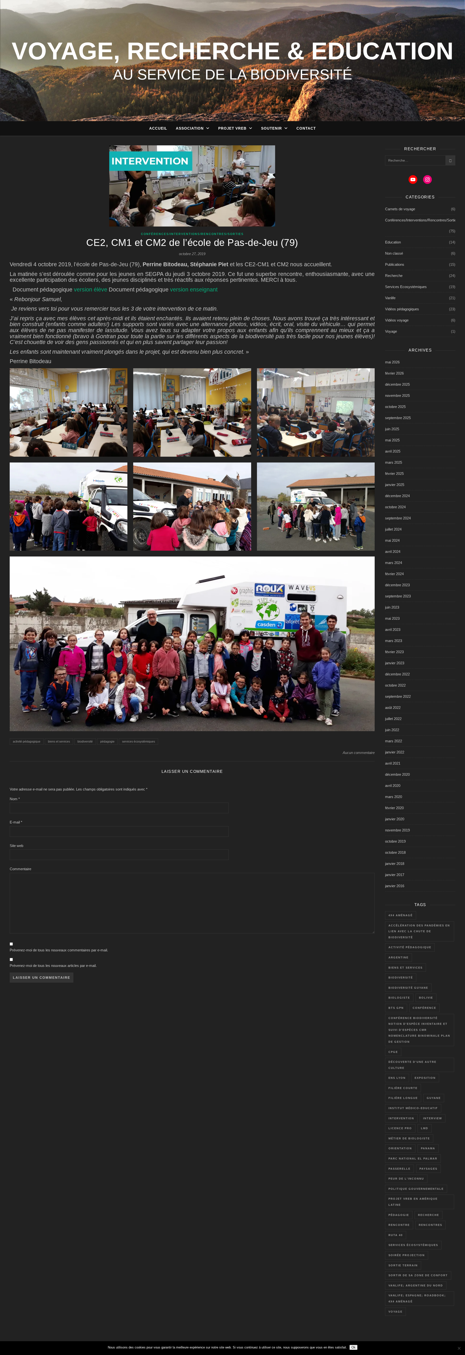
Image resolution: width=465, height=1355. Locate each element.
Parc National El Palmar (412, 1158)
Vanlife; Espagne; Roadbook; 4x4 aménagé (417, 1298)
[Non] (459, 1348)
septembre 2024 (398, 518)
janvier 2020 (394, 819)
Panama (428, 1148)
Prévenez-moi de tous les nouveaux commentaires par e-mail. (59, 950)
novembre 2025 (397, 395)
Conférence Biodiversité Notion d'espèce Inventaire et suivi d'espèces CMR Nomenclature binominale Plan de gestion (419, 1030)
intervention (401, 1118)
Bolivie (426, 997)
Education (393, 242)
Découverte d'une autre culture (412, 1064)
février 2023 (394, 652)
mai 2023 (392, 618)
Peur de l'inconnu (406, 1178)
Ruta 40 (395, 1235)
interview (432, 1118)
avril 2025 (392, 451)
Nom (15, 799)
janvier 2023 (394, 663)
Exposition (425, 1077)
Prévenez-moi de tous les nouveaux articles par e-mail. (53, 965)
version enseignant (193, 290)
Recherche (394, 276)
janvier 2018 (394, 864)
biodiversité (85, 741)
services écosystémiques (138, 741)
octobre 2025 (395, 407)
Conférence (424, 1007)
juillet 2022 (393, 719)
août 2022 (393, 707)
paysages (428, 1168)
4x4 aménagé (400, 915)
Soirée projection (406, 1255)
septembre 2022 (398, 696)
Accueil (158, 128)
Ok (353, 1347)
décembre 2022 (397, 674)
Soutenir (271, 128)
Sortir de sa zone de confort (418, 1275)
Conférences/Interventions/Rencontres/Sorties (192, 234)
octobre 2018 (395, 852)
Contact (306, 128)
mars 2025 (393, 462)
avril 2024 (392, 551)
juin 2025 (392, 429)
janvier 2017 (394, 875)
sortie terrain (403, 1265)
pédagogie (107, 741)
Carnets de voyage (400, 209)
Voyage (391, 331)
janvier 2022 (394, 752)
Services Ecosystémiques (406, 287)
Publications (394, 264)
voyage (395, 1311)
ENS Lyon (397, 1077)
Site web (16, 846)
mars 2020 (393, 797)
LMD (424, 1128)
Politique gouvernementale (416, 1188)
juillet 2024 (393, 529)
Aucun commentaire (359, 753)
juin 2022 (392, 730)
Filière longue (403, 1098)
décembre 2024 (397, 496)
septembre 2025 (398, 418)
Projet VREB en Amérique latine (413, 1201)
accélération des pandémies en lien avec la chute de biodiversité (419, 931)
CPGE (393, 1051)
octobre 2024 (395, 507)
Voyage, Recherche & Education (232, 51)
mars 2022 (393, 741)
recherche (428, 1215)
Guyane (434, 1098)
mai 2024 (392, 540)
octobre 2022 (395, 685)
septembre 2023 (398, 596)
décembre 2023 (397, 585)
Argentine (398, 957)
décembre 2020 (397, 774)
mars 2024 (393, 563)
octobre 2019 (395, 841)
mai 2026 (392, 362)
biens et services (59, 741)
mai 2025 (392, 440)
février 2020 (394, 808)
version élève (90, 290)
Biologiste (399, 997)
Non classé (394, 253)
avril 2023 (392, 629)
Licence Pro (400, 1128)
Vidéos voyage (397, 320)
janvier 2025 (394, 485)
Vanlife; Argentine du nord (415, 1285)
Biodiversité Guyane (408, 987)
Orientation (400, 1148)
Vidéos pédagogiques (402, 309)
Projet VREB (232, 128)
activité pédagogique (26, 741)
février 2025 (394, 473)
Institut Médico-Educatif (413, 1108)
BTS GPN (396, 1007)
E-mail (16, 822)
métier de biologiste (409, 1138)
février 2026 (394, 373)
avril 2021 (392, 763)
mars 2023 (393, 641)
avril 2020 (392, 785)
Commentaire (20, 869)
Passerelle (399, 1168)
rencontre (399, 1224)
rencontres (430, 1224)
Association (190, 128)
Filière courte (403, 1088)
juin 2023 (392, 607)
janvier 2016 (394, 886)
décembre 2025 (397, 384)
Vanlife (390, 298)
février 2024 (394, 574)
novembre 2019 (397, 830)
